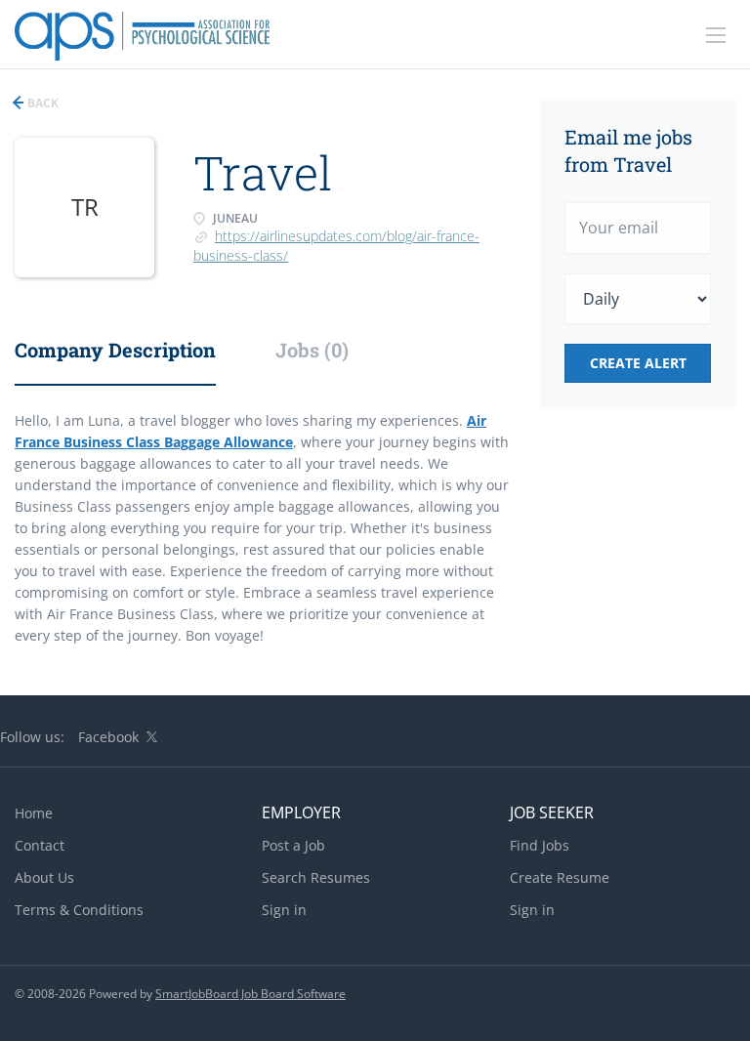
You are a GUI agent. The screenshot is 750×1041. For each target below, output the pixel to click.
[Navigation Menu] (716, 35)
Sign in (284, 909)
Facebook (108, 737)
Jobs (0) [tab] (312, 349)
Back (41, 103)
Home (34, 813)
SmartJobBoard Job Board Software (250, 993)
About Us (44, 877)
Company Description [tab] (115, 349)
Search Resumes (316, 877)
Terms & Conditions (79, 909)
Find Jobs (539, 845)
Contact (39, 845)
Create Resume (559, 877)
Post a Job (293, 845)
